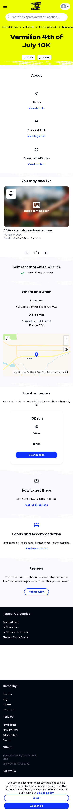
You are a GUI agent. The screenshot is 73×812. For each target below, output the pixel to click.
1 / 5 (36, 253)
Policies (8, 717)
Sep (11, 191)
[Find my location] (66, 349)
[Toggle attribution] (67, 372)
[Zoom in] (66, 338)
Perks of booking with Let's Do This (37, 267)
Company (10, 686)
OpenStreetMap (44, 372)
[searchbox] (36, 17)
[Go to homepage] (36, 6)
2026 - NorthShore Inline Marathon (28, 230)
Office (7, 747)
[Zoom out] (66, 343)
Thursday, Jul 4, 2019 (36, 321)
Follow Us (9, 771)
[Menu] (14, 6)
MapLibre (18, 372)
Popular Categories (16, 614)
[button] (36, 355)
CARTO (30, 372)
